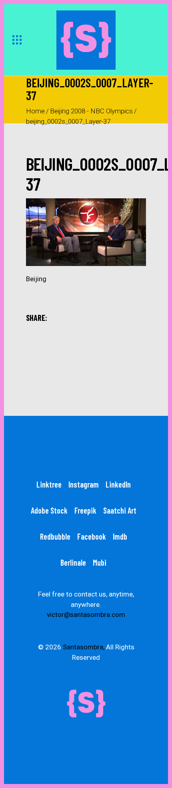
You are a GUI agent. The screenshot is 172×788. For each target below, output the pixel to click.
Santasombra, (83, 647)
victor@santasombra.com (86, 615)
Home (35, 111)
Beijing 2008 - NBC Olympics (91, 111)
